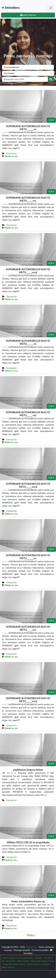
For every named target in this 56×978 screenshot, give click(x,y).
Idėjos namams (8, 967)
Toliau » (31, 935)
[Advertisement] (28, 38)
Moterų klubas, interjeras (38, 964)
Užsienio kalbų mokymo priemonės (17, 958)
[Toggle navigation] (50, 7)
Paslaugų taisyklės (22, 950)
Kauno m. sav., (10, 860)
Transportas (11, 153)
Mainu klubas (23, 961)
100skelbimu (12, 8)
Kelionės (38, 958)
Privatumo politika (40, 950)
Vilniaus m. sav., (11, 156)
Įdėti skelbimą (29, 15)
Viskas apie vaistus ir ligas (42, 961)
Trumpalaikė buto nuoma (13, 964)
